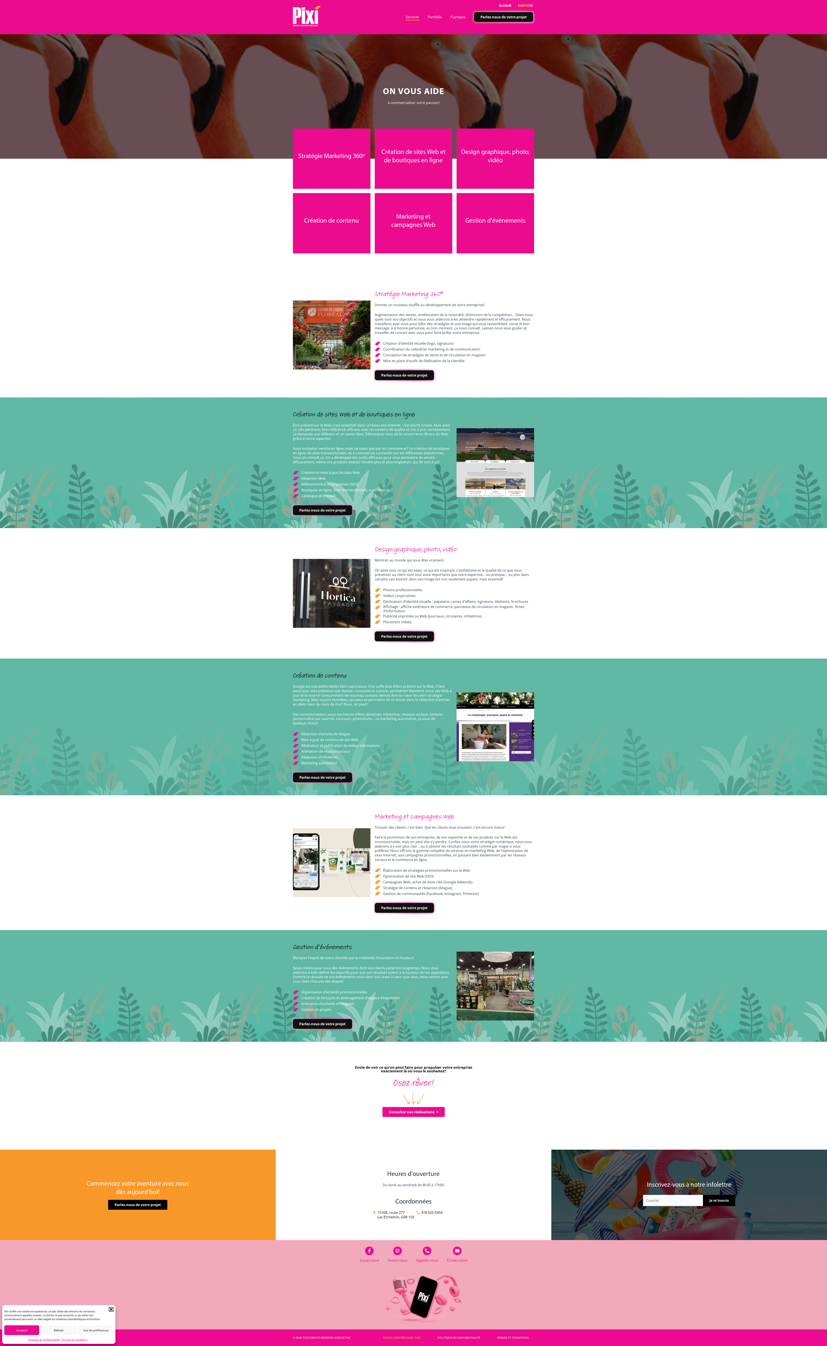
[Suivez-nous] (369, 1251)
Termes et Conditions (74, 1339)
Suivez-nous (369, 1260)
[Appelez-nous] (427, 1251)
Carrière (525, 5)
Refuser (59, 1330)
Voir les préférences (96, 1330)
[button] (111, 1309)
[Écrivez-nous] (457, 1251)
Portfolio (435, 17)
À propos (458, 17)
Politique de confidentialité (44, 1339)
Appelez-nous (427, 1260)
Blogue (505, 5)
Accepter (21, 1330)
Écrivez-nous (457, 1260)
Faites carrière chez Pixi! (402, 1338)
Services (412, 17)
